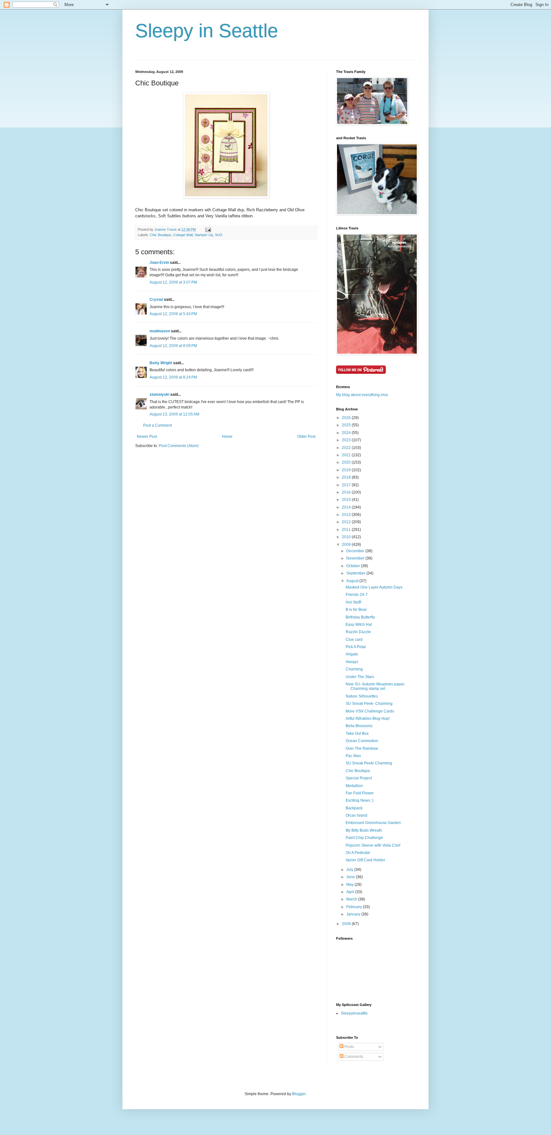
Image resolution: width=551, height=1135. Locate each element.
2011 (347, 529)
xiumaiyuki (159, 394)
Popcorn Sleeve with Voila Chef (373, 845)
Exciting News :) (359, 800)
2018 (347, 477)
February (354, 907)
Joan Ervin (159, 262)
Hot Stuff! (353, 602)
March (352, 899)
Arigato (352, 654)
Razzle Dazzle (358, 632)
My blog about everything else (362, 395)
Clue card (354, 639)
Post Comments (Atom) (179, 446)
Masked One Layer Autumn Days (374, 587)
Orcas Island (356, 815)
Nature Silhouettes (362, 696)
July (350, 869)
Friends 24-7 (357, 594)
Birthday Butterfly (360, 617)
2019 (347, 470)
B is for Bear (356, 609)
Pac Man (353, 756)
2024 (347, 432)
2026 (347, 418)
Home (227, 436)
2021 (347, 455)
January (353, 914)
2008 (347, 924)
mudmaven (160, 331)
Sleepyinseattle (354, 1013)
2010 (347, 537)
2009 (347, 544)
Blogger (298, 1094)
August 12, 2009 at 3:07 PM (173, 282)
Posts (348, 1047)
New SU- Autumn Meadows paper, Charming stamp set (375, 686)
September (356, 573)
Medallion (354, 786)
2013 (347, 514)
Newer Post (147, 436)
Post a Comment (157, 425)
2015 (347, 499)
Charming (354, 669)
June (351, 877)
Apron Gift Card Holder (365, 860)
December (355, 551)
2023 (347, 440)
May (350, 884)
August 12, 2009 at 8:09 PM (173, 345)
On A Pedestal (358, 852)
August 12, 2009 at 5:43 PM (173, 314)
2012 (347, 522)
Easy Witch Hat (359, 624)
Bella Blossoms (359, 726)
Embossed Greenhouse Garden (373, 823)
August (352, 581)
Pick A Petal (356, 647)
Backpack (354, 808)
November (355, 558)
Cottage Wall (183, 235)
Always (352, 662)
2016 (347, 492)
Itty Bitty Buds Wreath (364, 830)
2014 (347, 507)
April (350, 892)
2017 (347, 485)
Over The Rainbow (362, 748)
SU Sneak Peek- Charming (369, 703)
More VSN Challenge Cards (370, 711)
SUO (219, 235)
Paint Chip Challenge (364, 837)
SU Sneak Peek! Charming (369, 763)
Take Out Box (357, 733)
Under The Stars (360, 677)
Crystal (156, 299)
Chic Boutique (160, 235)
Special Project (359, 778)
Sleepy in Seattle (206, 30)
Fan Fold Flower (360, 793)
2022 (347, 447)
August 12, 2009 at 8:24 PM (173, 377)
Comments (353, 1056)
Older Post (306, 436)
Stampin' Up (204, 235)
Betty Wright (161, 363)
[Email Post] (208, 229)
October (353, 566)
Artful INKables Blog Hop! (368, 718)
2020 (347, 462)
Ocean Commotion (362, 741)
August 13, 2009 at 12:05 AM (174, 414)
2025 (347, 425)
